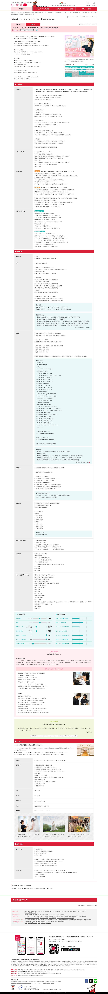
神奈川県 (35, 914)
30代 (39, 923)
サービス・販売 (35, 969)
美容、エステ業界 (44, 918)
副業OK (29, 973)
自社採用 (52, 983)
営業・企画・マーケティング (24, 969)
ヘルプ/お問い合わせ (57, 981)
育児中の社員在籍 (50, 921)
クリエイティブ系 (81, 911)
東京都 (26, 914)
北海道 (62, 914)
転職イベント (25, 975)
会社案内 (44, 983)
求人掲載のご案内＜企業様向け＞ (68, 5)
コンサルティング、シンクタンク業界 (65, 918)
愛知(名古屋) (40, 971)
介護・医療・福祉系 (71, 911)
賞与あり (43, 921)
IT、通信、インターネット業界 (32, 916)
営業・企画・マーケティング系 (42, 911)
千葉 (32, 971)
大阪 (35, 971)
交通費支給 (34, 921)
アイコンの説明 (90, 64)
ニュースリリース (48, 981)
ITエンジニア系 (62, 911)
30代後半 (48, 923)
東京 (19, 971)
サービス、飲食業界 (81, 916)
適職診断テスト (39, 975)
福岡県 (51, 914)
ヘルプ (52, 5)
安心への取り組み (21, 981)
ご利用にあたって (14, 981)
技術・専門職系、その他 (30, 913)
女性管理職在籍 (65, 919)
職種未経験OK (58, 919)
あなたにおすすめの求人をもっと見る (88, 905)
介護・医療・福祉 (80, 969)
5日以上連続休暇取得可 (60, 921)
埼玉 (29, 971)
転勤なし (33, 919)
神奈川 (22, 971)
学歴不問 (72, 919)
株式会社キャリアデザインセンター (24, 983)
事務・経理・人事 (52, 969)
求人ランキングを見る (43, 9)
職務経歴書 (32, 975)
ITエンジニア (72, 969)
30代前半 (43, 923)
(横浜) (25, 971)
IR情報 (48, 983)
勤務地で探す (14, 971)
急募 (39, 921)
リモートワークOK (22, 973)
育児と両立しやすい (40, 919)
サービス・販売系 (54, 911)
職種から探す (14, 969)
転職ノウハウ (14, 975)
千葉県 (43, 914)
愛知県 (47, 914)
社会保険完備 (28, 921)
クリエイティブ (43, 969)
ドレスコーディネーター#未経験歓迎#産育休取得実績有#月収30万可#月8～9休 (32, 888)
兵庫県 (55, 914)
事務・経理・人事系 (29, 911)
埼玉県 (39, 914)
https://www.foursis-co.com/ (42, 810)
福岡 (45, 971)
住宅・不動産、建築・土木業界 (61, 916)
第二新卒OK (27, 919)
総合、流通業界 (52, 918)
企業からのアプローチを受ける (65, 9)
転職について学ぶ (86, 9)
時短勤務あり (89, 919)
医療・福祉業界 (72, 916)
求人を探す (22, 9)
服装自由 (83, 919)
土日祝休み (77, 919)
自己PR (19, 975)
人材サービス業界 (44, 916)
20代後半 (30, 923)
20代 (26, 923)
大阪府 (30, 914)
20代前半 (35, 923)
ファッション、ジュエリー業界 (32, 918)
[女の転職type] (13, 983)
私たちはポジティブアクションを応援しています (52, 989)
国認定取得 (58, 973)
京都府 (58, 914)
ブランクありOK (50, 919)
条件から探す (14, 973)
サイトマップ (57, 5)
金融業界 (51, 916)
